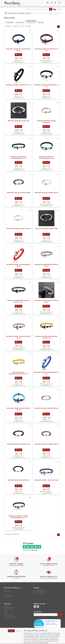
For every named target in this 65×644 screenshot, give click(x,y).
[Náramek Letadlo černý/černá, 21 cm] (19, 74)
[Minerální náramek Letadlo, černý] (19, 433)
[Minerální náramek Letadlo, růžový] (19, 218)
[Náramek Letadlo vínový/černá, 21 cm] (46, 38)
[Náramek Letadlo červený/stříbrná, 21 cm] (19, 254)
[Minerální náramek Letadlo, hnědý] (19, 182)
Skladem (9, 26)
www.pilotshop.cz (41, 593)
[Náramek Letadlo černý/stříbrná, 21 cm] (46, 74)
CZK (59, 9)
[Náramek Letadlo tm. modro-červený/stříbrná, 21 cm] (19, 505)
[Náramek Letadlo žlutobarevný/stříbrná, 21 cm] (19, 361)
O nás (5, 611)
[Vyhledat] (50, 9)
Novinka (29, 26)
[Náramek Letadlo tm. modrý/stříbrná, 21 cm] (46, 146)
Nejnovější (40, 22)
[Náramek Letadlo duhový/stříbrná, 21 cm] (46, 254)
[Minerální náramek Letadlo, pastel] (46, 182)
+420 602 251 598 (40, 590)
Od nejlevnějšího (9, 22)
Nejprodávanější (31, 22)
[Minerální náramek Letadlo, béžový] (46, 397)
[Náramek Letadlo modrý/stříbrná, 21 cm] (46, 361)
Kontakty (6, 612)
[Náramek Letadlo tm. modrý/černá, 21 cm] (19, 38)
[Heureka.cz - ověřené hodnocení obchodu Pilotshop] (47, 624)
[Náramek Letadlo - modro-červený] (46, 469)
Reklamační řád (8, 609)
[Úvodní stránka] (5, 13)
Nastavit (18, 631)
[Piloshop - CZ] (55, 9)
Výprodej (16, 26)
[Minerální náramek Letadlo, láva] (19, 469)
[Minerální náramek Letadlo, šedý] (46, 218)
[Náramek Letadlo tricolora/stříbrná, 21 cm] (19, 326)
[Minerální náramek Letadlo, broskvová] (46, 110)
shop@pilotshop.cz (42, 592)
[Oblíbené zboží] (51, 2)
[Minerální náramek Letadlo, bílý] (19, 110)
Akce (22, 26)
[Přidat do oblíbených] (30, 31)
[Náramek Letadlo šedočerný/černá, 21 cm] (46, 290)
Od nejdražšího (20, 22)
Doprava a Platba (8, 614)
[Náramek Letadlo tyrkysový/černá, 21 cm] (19, 397)
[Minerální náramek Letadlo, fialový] (46, 433)
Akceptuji (11, 631)
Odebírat (60, 614)
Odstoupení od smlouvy (10, 617)
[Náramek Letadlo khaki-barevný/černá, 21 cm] (19, 290)
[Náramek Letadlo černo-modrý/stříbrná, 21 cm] (19, 146)
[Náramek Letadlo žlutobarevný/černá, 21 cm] (46, 326)
